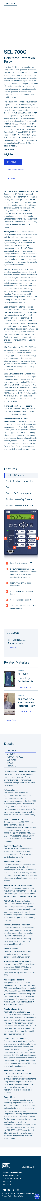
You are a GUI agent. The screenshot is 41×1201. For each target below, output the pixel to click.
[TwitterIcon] (13, 1190)
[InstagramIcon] (18, 1190)
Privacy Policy (7, 1196)
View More (11, 720)
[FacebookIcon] (9, 1190)
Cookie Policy (19, 1196)
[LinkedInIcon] (4, 1190)
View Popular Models (15, 169)
